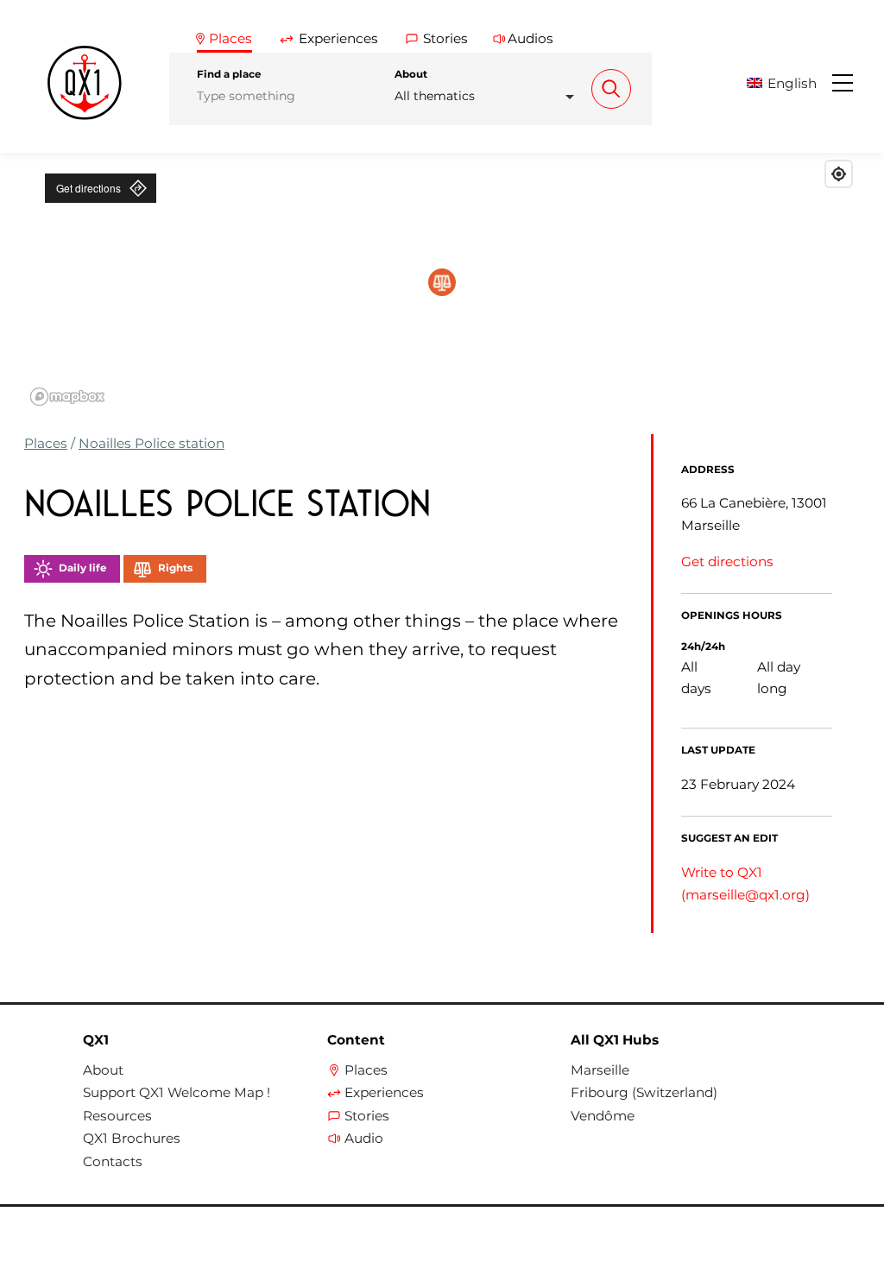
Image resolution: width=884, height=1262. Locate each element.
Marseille (600, 1070)
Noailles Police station (151, 443)
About (411, 74)
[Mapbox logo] (67, 397)
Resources (117, 1116)
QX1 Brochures (131, 1138)
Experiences (384, 1093)
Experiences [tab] (338, 38)
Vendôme (603, 1116)
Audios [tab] (530, 38)
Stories (366, 1116)
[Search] (611, 89)
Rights (175, 568)
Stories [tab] (445, 38)
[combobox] (489, 96)
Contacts (112, 1162)
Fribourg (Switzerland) (644, 1093)
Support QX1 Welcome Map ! (176, 1093)
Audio (363, 1138)
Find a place (229, 74)
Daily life (82, 568)
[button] (788, 83)
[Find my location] (838, 173)
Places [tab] (230, 38)
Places (45, 443)
